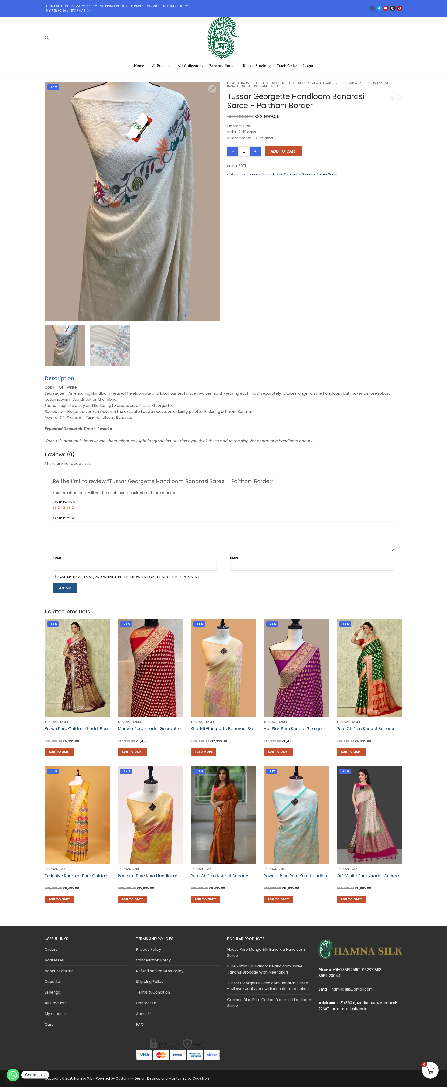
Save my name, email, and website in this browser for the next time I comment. (129, 577)
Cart (49, 1024)
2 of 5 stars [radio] (59, 507)
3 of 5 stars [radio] (64, 507)
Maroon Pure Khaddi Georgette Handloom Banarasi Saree (176, 729)
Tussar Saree (280, 83)
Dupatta (52, 981)
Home (231, 83)
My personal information (69, 10)
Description (59, 378)
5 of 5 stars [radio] (73, 507)
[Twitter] (379, 8)
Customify (124, 1078)
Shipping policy (113, 6)
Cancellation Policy (153, 960)
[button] (212, 89)
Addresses (54, 960)
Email (236, 557)
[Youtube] (386, 8)
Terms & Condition (153, 992)
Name (58, 557)
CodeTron (201, 1078)
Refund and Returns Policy (159, 971)
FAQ (140, 1024)
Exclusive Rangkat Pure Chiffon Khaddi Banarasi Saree (100, 876)
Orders (51, 949)
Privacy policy (84, 6)
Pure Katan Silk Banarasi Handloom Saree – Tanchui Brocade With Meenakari (266, 969)
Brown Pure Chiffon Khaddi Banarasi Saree (88, 729)
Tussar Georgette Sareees (316, 83)
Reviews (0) (60, 454)
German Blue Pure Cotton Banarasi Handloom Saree (269, 1002)
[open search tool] (47, 38)
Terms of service (145, 6)
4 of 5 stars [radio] (68, 507)
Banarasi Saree (252, 83)
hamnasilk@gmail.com (352, 989)
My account (55, 1013)
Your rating (65, 502)
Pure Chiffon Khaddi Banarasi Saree (373, 729)
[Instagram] (392, 8)
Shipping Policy (149, 981)
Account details (59, 971)
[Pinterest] (399, 8)
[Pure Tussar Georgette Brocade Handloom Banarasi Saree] (392, 97)
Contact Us (57, 6)
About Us (144, 1013)
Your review (65, 518)
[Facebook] (372, 8)
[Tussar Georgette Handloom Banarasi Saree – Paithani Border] (400, 97)
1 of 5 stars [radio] (54, 507)
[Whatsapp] (13, 1075)
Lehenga (52, 992)
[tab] (223, 409)
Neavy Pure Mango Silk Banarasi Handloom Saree (266, 952)
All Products (56, 1003)
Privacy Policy (148, 949)
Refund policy (175, 6)
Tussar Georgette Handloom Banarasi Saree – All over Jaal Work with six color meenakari (268, 986)
